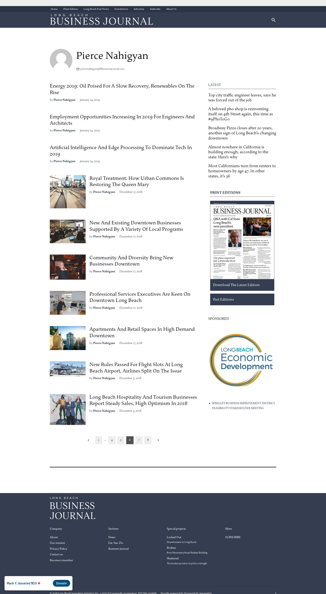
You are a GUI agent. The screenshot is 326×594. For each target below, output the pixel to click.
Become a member (61, 560)
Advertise (139, 9)
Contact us (56, 554)
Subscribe (155, 9)
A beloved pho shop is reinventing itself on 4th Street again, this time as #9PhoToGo (240, 114)
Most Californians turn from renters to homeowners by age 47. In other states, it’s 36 (242, 171)
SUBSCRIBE (233, 537)
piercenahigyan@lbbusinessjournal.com (102, 68)
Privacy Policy (58, 549)
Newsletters (121, 9)
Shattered (187, 561)
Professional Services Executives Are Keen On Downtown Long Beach (139, 297)
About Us (171, 9)
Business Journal (118, 549)
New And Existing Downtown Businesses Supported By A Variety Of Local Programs (136, 226)
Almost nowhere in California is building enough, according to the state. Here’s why (238, 152)
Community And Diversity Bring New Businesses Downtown (131, 261)
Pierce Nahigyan (64, 100)
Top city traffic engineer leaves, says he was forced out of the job (242, 98)
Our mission (57, 543)
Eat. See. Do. (116, 543)
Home (54, 9)
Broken (187, 550)
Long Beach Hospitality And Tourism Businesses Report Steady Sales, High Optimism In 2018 (143, 400)
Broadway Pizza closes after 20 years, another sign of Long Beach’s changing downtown (242, 133)
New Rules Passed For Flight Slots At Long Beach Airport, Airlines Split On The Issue (136, 367)
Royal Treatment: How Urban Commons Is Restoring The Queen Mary (136, 181)
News (111, 537)
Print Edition (70, 9)
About (54, 537)
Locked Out (181, 540)
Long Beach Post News (96, 9)
